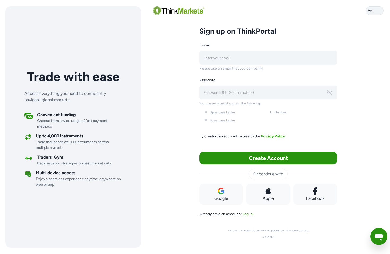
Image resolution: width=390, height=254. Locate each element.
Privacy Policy (273, 136)
